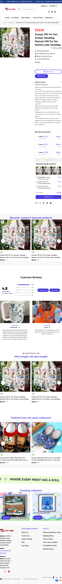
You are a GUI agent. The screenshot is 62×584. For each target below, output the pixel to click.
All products (11, 22)
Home (5, 22)
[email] (7, 552)
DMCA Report (16, 579)
